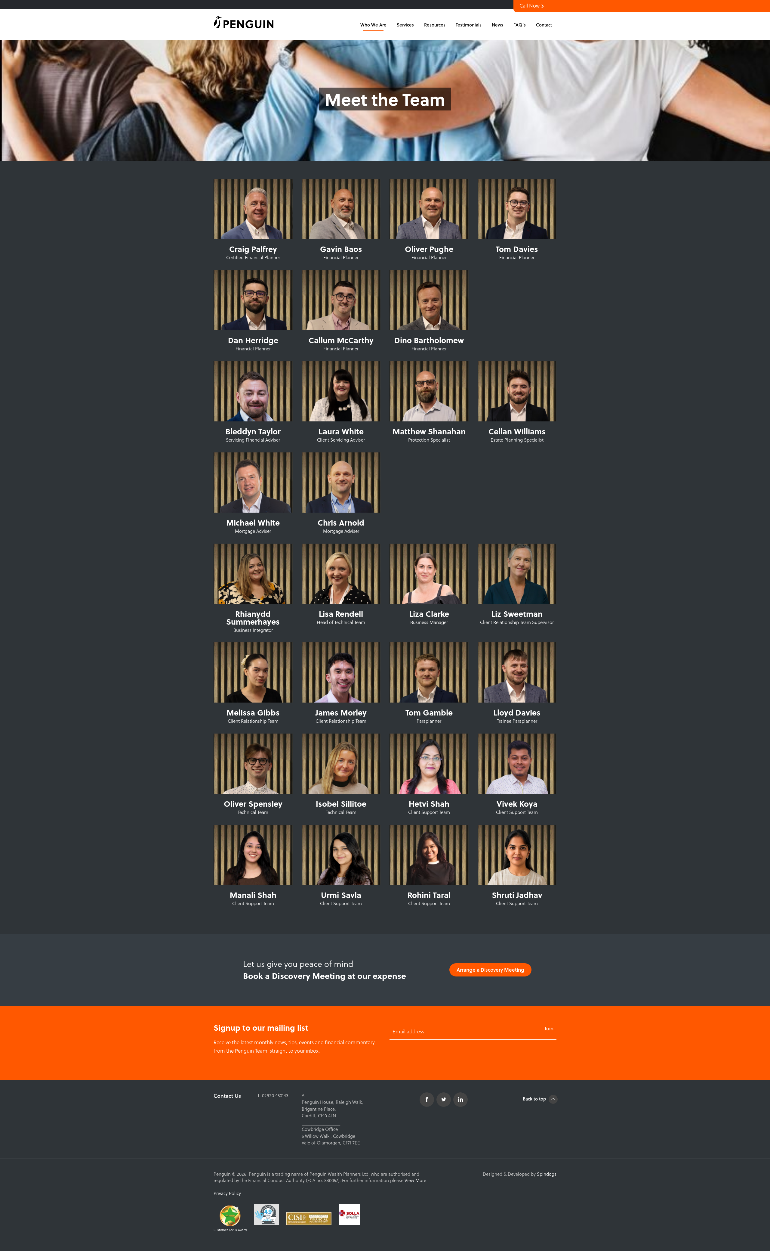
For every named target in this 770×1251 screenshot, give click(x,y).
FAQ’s (519, 24)
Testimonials (469, 24)
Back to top (535, 1098)
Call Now (530, 5)
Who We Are (373, 24)
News (497, 24)
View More (415, 1180)
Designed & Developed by (519, 1174)
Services (405, 24)
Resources (434, 24)
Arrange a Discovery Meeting (490, 969)
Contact (544, 24)
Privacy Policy (227, 1193)
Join (548, 1028)
